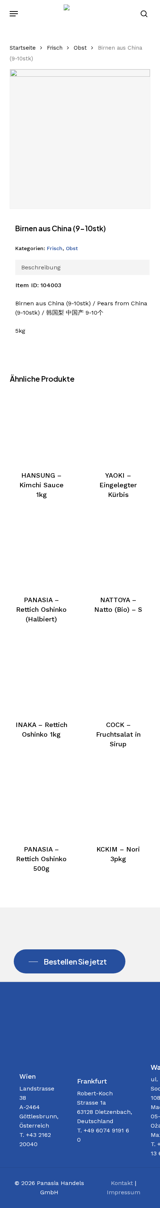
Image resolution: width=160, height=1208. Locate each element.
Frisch (55, 47)
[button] (14, 13)
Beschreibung (41, 267)
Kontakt (122, 1183)
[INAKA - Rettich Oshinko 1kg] (41, 675)
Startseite (23, 47)
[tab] (82, 267)
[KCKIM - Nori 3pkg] (118, 799)
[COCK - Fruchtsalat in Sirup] (118, 675)
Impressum (123, 1192)
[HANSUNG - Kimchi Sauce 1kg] (41, 426)
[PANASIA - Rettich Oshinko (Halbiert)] (41, 550)
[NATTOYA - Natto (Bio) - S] (118, 550)
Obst (80, 47)
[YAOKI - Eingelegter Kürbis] (118, 426)
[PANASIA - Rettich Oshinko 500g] (41, 799)
